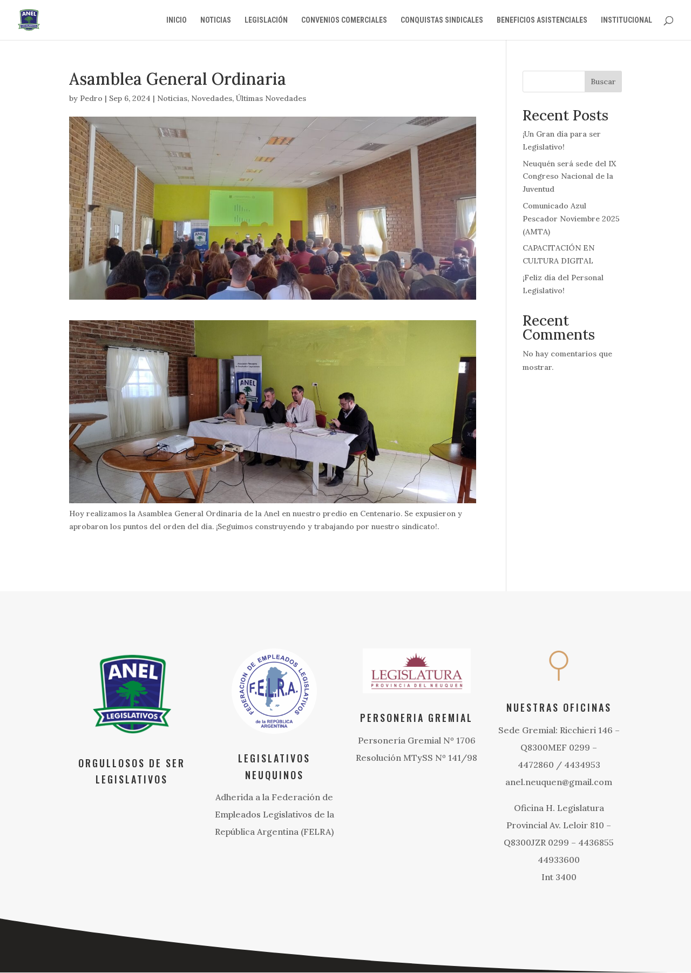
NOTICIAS (215, 20)
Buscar (603, 81)
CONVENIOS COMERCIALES (344, 20)
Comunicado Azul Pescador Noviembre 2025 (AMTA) (571, 219)
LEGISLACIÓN (266, 20)
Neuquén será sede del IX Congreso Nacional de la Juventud (569, 176)
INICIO (176, 20)
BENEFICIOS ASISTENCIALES (542, 20)
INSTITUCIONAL (626, 20)
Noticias (172, 98)
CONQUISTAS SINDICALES (442, 20)
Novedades (211, 98)
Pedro (91, 98)
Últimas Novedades (271, 98)
